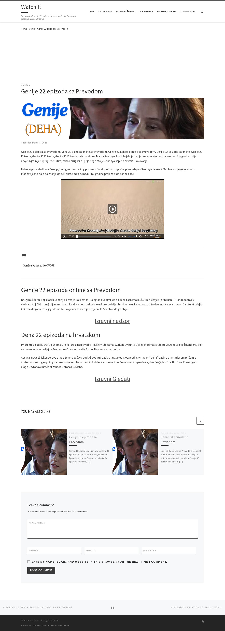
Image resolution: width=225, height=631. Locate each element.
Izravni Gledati (112, 379)
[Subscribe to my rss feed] (203, 621)
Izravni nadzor (112, 321)
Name (34, 550)
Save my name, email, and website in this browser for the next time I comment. (99, 561)
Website (149, 550)
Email (91, 550)
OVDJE (50, 265)
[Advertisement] (112, 58)
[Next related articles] (200, 421)
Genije (32, 28)
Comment (37, 522)
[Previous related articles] (192, 421)
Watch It (34, 620)
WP (33, 625)
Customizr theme (61, 625)
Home (24, 28)
